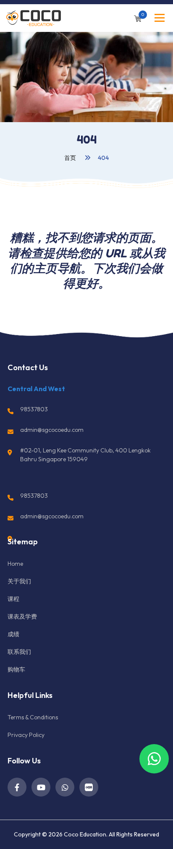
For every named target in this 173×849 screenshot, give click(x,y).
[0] (138, 18)
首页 (70, 158)
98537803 (34, 409)
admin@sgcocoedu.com (52, 430)
